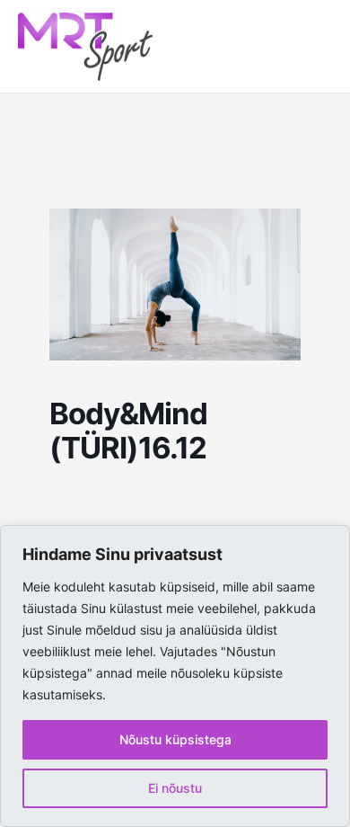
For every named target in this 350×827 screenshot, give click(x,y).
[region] (175, 676)
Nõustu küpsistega (175, 739)
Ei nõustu (175, 788)
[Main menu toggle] (310, 46)
